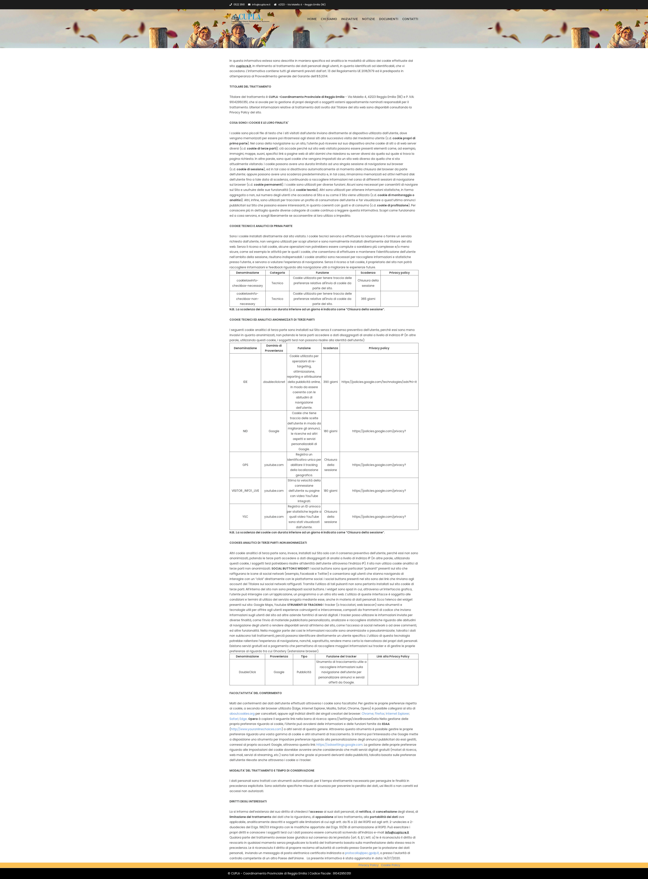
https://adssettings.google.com (339, 745)
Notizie (368, 19)
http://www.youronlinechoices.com (256, 729)
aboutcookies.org (242, 714)
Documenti (388, 19)
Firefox (379, 714)
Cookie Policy (390, 865)
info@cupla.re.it (261, 4)
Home (312, 19)
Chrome (367, 714)
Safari (234, 719)
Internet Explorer (397, 714)
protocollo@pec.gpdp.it (362, 853)
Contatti (410, 19)
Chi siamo (329, 19)
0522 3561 (239, 4)
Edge (243, 719)
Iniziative (349, 19)
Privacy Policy (369, 865)
